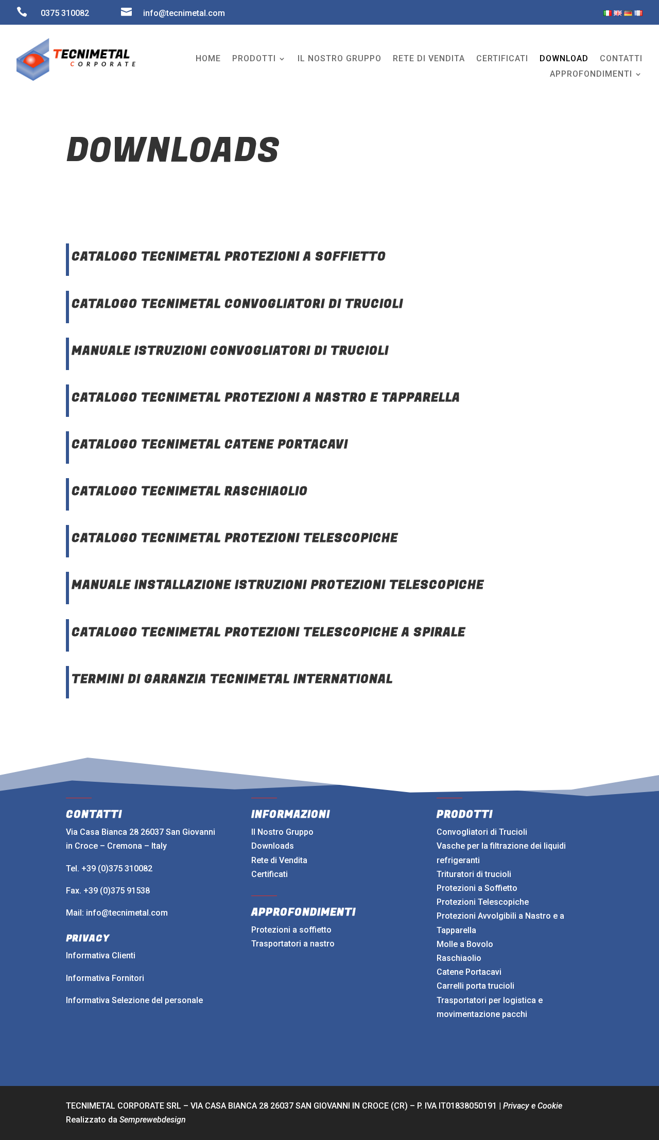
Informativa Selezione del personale (134, 1000)
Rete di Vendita (279, 860)
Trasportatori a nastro (293, 944)
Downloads (272, 846)
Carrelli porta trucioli (475, 986)
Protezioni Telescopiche (483, 902)
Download (564, 59)
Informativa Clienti (100, 955)
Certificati (502, 59)
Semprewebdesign (152, 1120)
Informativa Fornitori (105, 978)
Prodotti (254, 59)
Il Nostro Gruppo (282, 832)
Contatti (621, 59)
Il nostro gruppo (339, 59)
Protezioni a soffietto (291, 930)
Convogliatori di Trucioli (482, 832)
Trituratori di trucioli (474, 874)
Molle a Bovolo (465, 944)
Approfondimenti (591, 75)
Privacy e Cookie (532, 1106)
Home (208, 59)
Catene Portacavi (469, 972)
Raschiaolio (459, 958)
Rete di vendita (429, 59)
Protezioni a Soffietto (477, 888)
